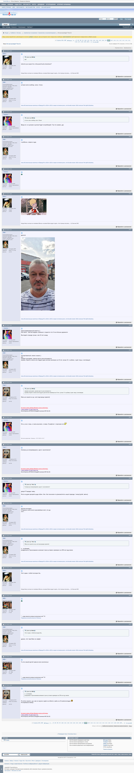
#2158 (130, 624)
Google (7, 740)
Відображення (127, 47)
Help (121, 19)
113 (123, 40)
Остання (95, 42)
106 (103, 40)
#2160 (130, 685)
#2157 (130, 595)
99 (82, 40)
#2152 (130, 444)
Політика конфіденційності (30, 764)
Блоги (38, 7)
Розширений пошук (128, 27)
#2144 (130, 136)
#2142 (130, 79)
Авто (13, 7)
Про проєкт (7, 770)
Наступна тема (72, 734)
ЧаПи (3, 27)
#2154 (130, 503)
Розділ (5, 24)
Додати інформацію (44, 764)
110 (114, 40)
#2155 (130, 535)
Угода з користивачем (16, 764)
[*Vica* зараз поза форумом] (6, 391)
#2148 (130, 325)
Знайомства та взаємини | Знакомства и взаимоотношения (40, 33)
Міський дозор (46, 7)
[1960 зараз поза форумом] (5, 94)
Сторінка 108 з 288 (61, 40)
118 (82, 41)
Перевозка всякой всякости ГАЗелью (31, 618)
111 (117, 40)
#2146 (130, 193)
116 (76, 41)
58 (78, 40)
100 (85, 40)
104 (97, 40)
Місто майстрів (30, 7)
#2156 (130, 567)
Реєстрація (128, 19)
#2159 (130, 656)
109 (112, 40)
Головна (7, 760)
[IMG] (104, 743)
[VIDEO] (105, 745)
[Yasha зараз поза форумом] (7, 60)
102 (91, 40)
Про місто (26, 4)
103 (94, 40)
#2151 (130, 417)
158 (85, 41)
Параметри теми (118, 47)
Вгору (130, 726)
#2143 (130, 111)
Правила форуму (107, 749)
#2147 (130, 229)
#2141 (130, 50)
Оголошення (51, 4)
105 (100, 40)
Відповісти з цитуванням (124, 76)
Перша (70, 40)
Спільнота (13, 27)
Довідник (41, 4)
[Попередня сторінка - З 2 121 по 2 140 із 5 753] (73, 40)
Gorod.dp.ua (6, 1)
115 (129, 40)
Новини (10, 4)
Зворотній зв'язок (96, 754)
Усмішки (105, 742)
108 (109, 40)
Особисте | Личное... (16, 33)
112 (120, 40)
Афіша (3, 4)
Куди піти (18, 4)
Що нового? (13, 24)
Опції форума (21, 27)
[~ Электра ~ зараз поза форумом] (7, 121)
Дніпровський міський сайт (107, 754)
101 (88, 40)
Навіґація (29, 27)
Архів (115, 754)
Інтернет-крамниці (64, 4)
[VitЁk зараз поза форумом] (7, 605)
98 (80, 40)
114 (126, 40)
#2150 (130, 382)
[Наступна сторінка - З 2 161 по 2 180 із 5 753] (91, 42)
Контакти (7, 764)
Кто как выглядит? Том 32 (13, 44)
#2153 (130, 478)
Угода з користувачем (123, 754)
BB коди (105, 740)
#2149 (130, 350)
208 (88, 41)
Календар (8, 27)
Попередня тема (62, 734)
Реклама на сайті (16, 770)
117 (79, 41)
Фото (34, 4)
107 (106, 40)
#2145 (130, 168)
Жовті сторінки (6, 7)
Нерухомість (20, 7)
